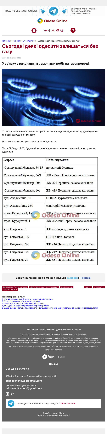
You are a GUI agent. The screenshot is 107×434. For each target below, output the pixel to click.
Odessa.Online (67, 403)
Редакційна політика (53, 350)
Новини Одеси (66, 287)
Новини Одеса (52, 287)
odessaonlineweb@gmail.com (24, 380)
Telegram (85, 277)
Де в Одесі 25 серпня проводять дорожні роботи (25, 305)
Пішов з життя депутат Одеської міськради (22, 303)
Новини (88, 287)
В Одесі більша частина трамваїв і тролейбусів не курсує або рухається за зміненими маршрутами (50, 308)
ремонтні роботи (10, 289)
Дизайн (46, 413)
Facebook (72, 277)
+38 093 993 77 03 (17, 369)
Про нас (53, 363)
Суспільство (99, 287)
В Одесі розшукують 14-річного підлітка (21, 301)
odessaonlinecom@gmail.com (24, 388)
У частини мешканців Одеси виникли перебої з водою (28, 299)
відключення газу (37, 287)
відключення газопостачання (15, 287)
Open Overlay (34, 30)
